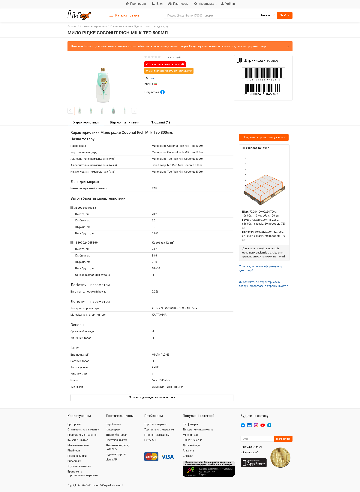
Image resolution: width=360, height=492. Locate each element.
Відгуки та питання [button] (125, 122)
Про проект (74, 424)
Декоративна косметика (198, 429)
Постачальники (77, 455)
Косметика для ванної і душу (126, 26)
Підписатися (283, 438)
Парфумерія (190, 424)
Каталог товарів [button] (127, 15)
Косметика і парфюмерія (93, 26)
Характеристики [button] (86, 122)
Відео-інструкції (116, 454)
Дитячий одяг (191, 445)
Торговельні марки (79, 466)
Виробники (74, 461)
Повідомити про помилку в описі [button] (264, 137)
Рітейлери (74, 450)
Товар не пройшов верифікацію (165, 64)
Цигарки (188, 455)
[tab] (124, 15)
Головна (72, 26)
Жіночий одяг (191, 434)
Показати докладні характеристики (152, 397)
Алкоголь (189, 450)
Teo (151, 78)
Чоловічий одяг (192, 440)
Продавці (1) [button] (160, 122)
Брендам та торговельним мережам (83, 473)
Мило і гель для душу (157, 26)
